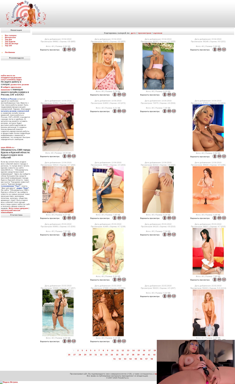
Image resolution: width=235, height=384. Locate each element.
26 (69, 355)
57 (146, 359)
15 (139, 350)
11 (118, 350)
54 (130, 359)
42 (154, 355)
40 (144, 355)
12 (123, 350)
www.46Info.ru (7, 147)
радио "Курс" (23, 188)
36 (122, 355)
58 (152, 359)
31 (96, 355)
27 (74, 355)
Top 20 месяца (11, 43)
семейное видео (14, 80)
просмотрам (144, 33)
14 (133, 350)
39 (138, 355)
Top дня (8, 39)
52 (120, 359)
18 (155, 350)
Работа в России (9, 99)
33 (106, 355)
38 (133, 355)
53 (125, 359)
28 (80, 355)
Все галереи (10, 35)
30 (90, 355)
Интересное (10, 37)
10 (112, 350)
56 (141, 359)
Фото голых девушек (18, 208)
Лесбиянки (10, 52)
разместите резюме (20, 84)
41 (149, 355)
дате (133, 33)
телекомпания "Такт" (10, 186)
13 (128, 350)
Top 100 (8, 46)
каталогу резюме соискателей (15, 111)
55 (136, 359)
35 (117, 355)
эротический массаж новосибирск (10, 211)
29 (85, 355)
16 (144, 350)
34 (112, 355)
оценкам (157, 33)
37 (128, 355)
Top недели (10, 41)
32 (101, 355)
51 (114, 359)
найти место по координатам (8, 76)
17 (149, 350)
